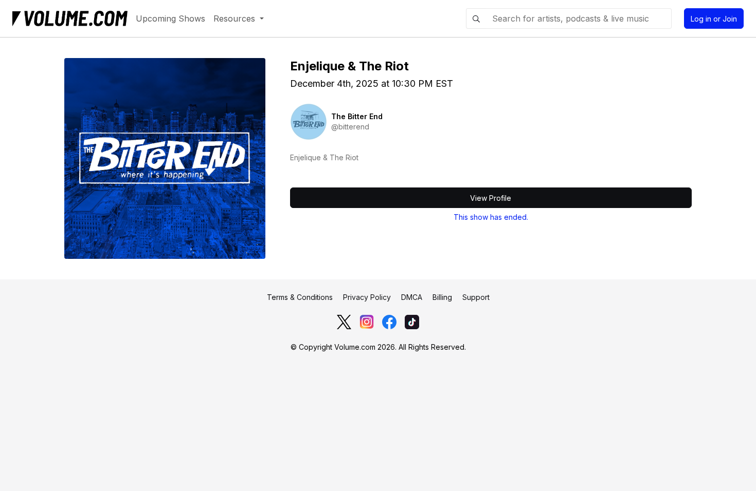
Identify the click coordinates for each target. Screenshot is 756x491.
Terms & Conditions (300, 297)
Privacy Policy (367, 297)
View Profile (490, 198)
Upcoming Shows (170, 18)
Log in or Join (714, 18)
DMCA (411, 297)
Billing (442, 297)
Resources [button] (235, 18)
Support (476, 297)
